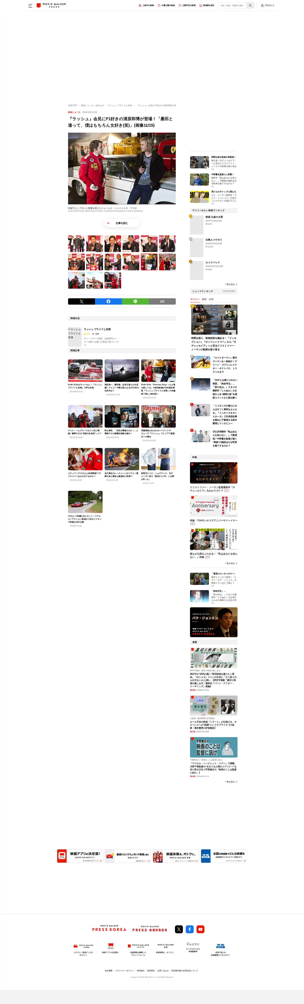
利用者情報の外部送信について (184, 971)
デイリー (195, 299)
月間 (211, 299)
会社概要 (108, 971)
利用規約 (140, 971)
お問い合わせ (163, 971)
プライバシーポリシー (124, 971)
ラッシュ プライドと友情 (97, 329)
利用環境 (151, 971)
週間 (204, 299)
